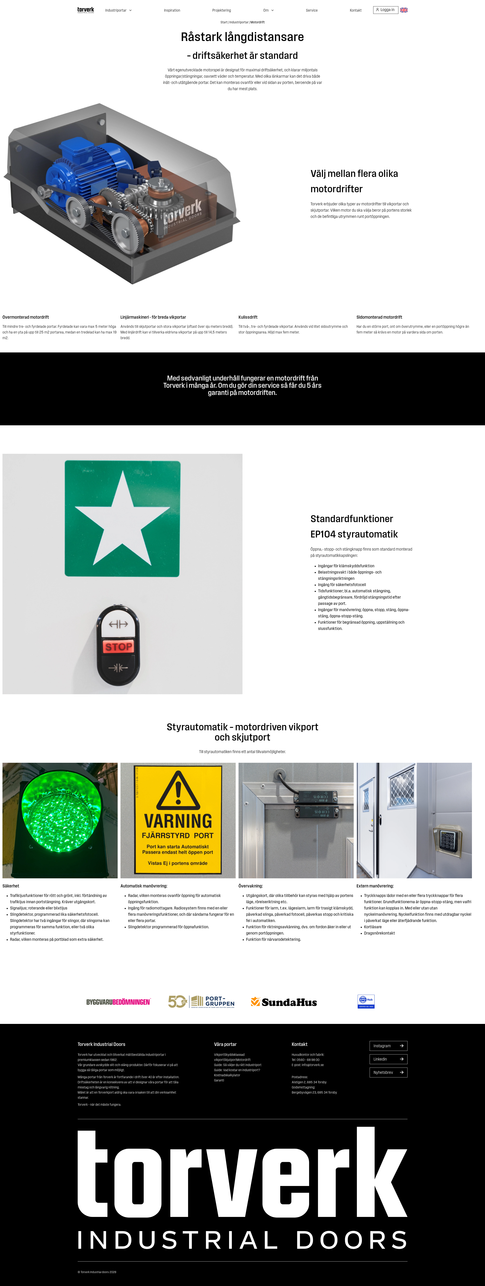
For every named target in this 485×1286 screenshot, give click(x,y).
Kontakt (356, 11)
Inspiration (172, 11)
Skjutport (230, 1060)
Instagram (382, 1046)
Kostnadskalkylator (227, 1075)
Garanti (219, 1080)
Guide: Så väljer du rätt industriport (237, 1065)
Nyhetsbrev (383, 1073)
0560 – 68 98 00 (308, 1060)
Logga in (387, 10)
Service (312, 11)
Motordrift (243, 1060)
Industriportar (239, 22)
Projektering (221, 11)
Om (266, 11)
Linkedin (380, 1059)
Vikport (219, 1055)
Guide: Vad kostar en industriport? (237, 1070)
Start (224, 22)
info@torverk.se (313, 1065)
